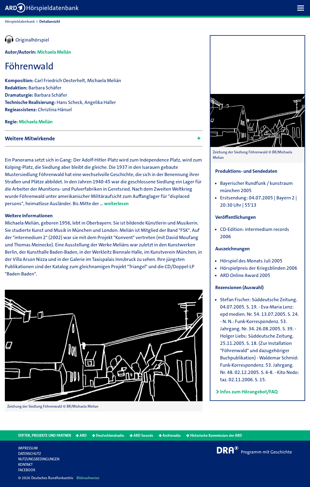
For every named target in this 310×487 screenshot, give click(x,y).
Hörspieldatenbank (20, 21)
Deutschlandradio (110, 435)
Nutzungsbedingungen (38, 459)
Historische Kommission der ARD (216, 435)
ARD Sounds (143, 435)
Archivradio (172, 435)
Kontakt (25, 464)
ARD (83, 435)
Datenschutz (29, 453)
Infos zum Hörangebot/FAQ (249, 392)
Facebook (26, 470)
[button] (302, 8)
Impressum (28, 448)
